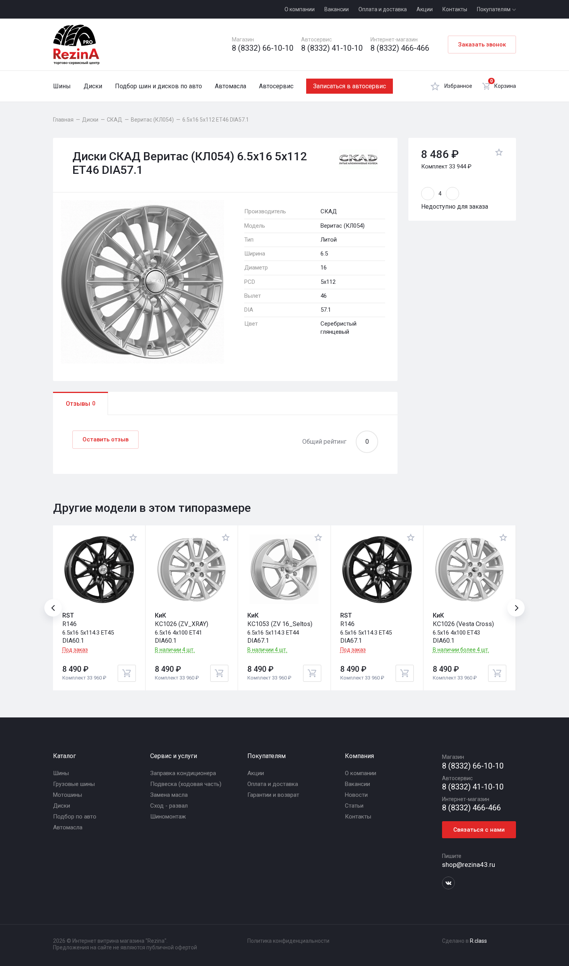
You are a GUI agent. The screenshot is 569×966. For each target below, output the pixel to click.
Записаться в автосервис (349, 86)
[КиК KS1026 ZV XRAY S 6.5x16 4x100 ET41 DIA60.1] (191, 569)
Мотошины (67, 794)
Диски (93, 86)
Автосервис (276, 86)
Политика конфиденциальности (288, 941)
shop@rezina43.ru (468, 864)
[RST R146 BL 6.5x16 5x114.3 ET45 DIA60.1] (99, 569)
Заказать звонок (482, 44)
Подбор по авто (74, 816)
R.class (478, 941)
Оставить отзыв (105, 439)
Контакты (454, 9)
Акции (424, 9)
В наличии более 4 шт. (461, 650)
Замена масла (169, 794)
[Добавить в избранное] (499, 153)
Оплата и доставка (382, 9)
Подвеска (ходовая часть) (185, 784)
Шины (62, 86)
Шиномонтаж (168, 816)
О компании (299, 9)
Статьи (354, 805)
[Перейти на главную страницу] (76, 44)
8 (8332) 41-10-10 (332, 48)
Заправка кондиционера (183, 773)
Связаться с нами (479, 829)
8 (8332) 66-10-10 (262, 48)
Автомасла (230, 86)
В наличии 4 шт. (175, 650)
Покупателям (494, 9)
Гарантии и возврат (273, 794)
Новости (356, 794)
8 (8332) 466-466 (399, 48)
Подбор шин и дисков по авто (158, 86)
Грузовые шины (74, 784)
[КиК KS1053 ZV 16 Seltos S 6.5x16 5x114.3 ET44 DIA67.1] (284, 569)
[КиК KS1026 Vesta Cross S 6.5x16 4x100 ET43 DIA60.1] (469, 569)
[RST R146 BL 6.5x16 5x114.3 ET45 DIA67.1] (377, 569)
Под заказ (75, 650)
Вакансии (336, 9)
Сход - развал (169, 805)
